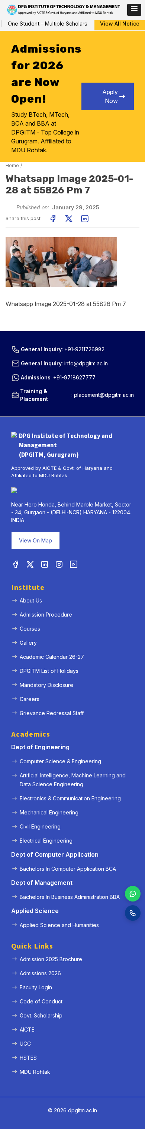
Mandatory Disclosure (46, 685)
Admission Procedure (46, 614)
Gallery (28, 643)
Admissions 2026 (40, 973)
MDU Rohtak (35, 1072)
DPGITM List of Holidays (49, 671)
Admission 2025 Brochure (51, 959)
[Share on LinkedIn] (84, 218)
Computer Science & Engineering (60, 761)
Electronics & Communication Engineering (70, 798)
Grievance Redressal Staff (52, 713)
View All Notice (119, 23)
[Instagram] (59, 564)
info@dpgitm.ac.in (86, 363)
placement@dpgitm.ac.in (104, 395)
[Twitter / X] (30, 564)
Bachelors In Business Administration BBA (70, 897)
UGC (25, 1043)
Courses (30, 628)
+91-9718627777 (74, 377)
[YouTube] (73, 564)
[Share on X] (68, 218)
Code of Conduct (41, 1001)
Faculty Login (36, 987)
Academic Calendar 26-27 (52, 657)
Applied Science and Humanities (59, 925)
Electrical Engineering (46, 840)
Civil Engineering (40, 826)
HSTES (28, 1058)
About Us (31, 600)
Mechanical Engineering (49, 812)
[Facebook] (15, 564)
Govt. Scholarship (41, 1015)
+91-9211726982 (84, 349)
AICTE (27, 1029)
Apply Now (110, 96)
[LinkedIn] (44, 564)
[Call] (133, 913)
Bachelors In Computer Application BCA (68, 869)
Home (12, 165)
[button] (134, 10)
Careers (29, 699)
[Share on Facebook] (52, 218)
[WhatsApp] (133, 893)
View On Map (35, 540)
